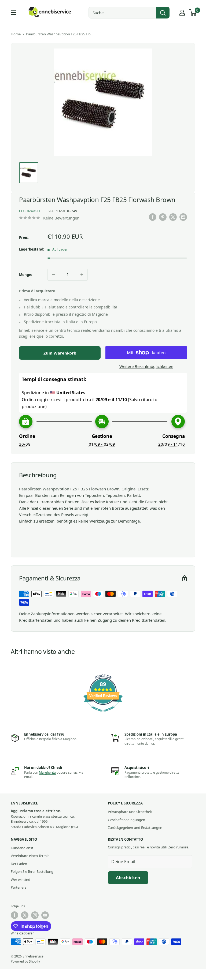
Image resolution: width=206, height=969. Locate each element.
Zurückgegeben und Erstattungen (135, 827)
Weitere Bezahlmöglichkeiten (146, 366)
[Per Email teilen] (183, 217)
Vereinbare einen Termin (30, 855)
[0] (193, 12)
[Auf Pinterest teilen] (163, 217)
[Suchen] (163, 12)
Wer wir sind (20, 879)
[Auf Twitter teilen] (173, 217)
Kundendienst (22, 847)
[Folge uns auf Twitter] (24, 915)
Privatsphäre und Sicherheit (130, 811)
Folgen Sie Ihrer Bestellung (32, 871)
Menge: (25, 274)
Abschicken (128, 878)
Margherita (47, 772)
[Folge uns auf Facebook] (14, 915)
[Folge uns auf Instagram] (35, 915)
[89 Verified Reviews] (103, 714)
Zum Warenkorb (59, 353)
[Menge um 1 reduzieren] (53, 274)
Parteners (18, 887)
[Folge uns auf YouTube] (45, 915)
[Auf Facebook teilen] (152, 217)
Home (16, 34)
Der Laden (19, 863)
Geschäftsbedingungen (126, 819)
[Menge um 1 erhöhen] (81, 274)
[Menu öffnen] (13, 12)
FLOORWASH (29, 210)
